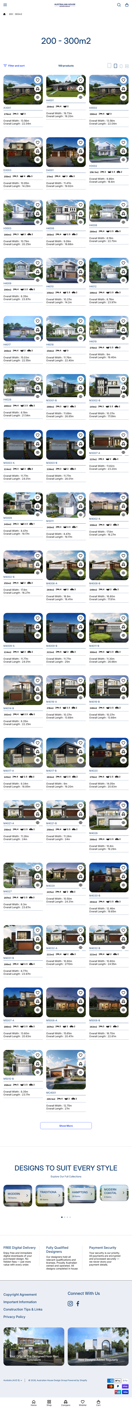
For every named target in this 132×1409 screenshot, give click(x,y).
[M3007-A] (109, 440)
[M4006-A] (66, 565)
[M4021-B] (66, 810)
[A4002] (109, 90)
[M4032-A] (66, 935)
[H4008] (109, 211)
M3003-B (51, 462)
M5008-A (51, 1020)
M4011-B (94, 645)
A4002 (93, 107)
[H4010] (66, 270)
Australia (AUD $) (11, 1380)
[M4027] (23, 875)
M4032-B (94, 948)
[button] (127, 5)
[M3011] (66, 505)
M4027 (7, 891)
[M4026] (109, 815)
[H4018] (66, 328)
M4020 (93, 770)
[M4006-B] (109, 565)
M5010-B (8, 1078)
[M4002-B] (23, 562)
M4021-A (8, 823)
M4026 (93, 833)
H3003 (7, 228)
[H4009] (23, 269)
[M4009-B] (66, 628)
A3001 (7, 107)
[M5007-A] (23, 1002)
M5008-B (94, 1020)
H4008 (93, 225)
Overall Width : (12, 120)
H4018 (50, 344)
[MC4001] (66, 1069)
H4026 (7, 399)
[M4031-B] (23, 940)
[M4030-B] (109, 877)
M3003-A (9, 462)
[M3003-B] (66, 445)
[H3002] (109, 150)
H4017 (7, 344)
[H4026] (23, 385)
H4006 (50, 228)
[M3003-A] (23, 445)
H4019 (93, 341)
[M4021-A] (23, 810)
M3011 (50, 520)
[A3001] (23, 90)
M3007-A (94, 453)
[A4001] (66, 86)
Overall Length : (12, 123)
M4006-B (94, 583)
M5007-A (8, 1020)
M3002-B (94, 400)
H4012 (93, 286)
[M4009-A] (23, 628)
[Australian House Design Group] (66, 5)
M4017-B (51, 770)
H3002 (93, 165)
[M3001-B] (66, 385)
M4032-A (51, 948)
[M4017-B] (66, 752)
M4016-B (94, 701)
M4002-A (94, 518)
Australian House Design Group (52, 1380)
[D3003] (23, 152)
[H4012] (109, 270)
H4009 (7, 283)
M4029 (50, 885)
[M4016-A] (66, 686)
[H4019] (109, 327)
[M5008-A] (66, 1002)
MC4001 (51, 1092)
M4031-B (8, 957)
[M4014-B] (23, 690)
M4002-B (8, 576)
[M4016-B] (109, 686)
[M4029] (66, 872)
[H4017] (23, 328)
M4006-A (51, 583)
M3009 (7, 517)
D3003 (7, 170)
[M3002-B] (109, 385)
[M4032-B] (109, 935)
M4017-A (8, 770)
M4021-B (51, 823)
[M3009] (23, 503)
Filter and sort (16, 65)
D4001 (50, 170)
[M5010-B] (23, 1062)
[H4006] (66, 212)
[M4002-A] (109, 503)
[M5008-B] (109, 1002)
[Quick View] (37, 97)
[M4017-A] (23, 752)
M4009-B (51, 645)
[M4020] (109, 752)
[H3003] (23, 212)
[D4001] (66, 152)
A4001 (50, 100)
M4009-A (9, 645)
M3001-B (51, 400)
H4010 (50, 286)
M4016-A (51, 701)
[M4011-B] (109, 628)
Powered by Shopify (77, 1380)
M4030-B (94, 895)
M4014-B (8, 708)
